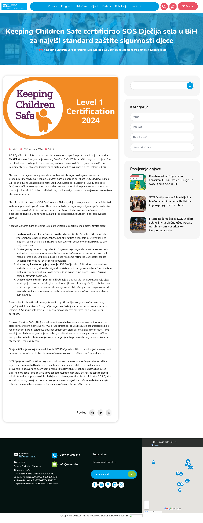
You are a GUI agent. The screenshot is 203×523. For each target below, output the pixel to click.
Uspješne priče (140, 137)
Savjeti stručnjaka (142, 147)
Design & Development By (115, 515)
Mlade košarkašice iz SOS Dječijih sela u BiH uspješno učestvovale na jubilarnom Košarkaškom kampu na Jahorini (171, 224)
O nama (52, 6)
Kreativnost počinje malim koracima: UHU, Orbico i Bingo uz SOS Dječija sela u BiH (171, 180)
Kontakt (136, 6)
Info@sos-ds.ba (69, 464)
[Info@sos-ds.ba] (55, 464)
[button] (164, 6)
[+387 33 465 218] (55, 456)
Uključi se (81, 6)
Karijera (106, 6)
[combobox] (162, 85)
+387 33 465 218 (70, 455)
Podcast (137, 126)
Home (40, 50)
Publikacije (121, 6)
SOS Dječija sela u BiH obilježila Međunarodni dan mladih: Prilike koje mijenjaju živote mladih (170, 201)
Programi (66, 6)
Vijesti (94, 6)
